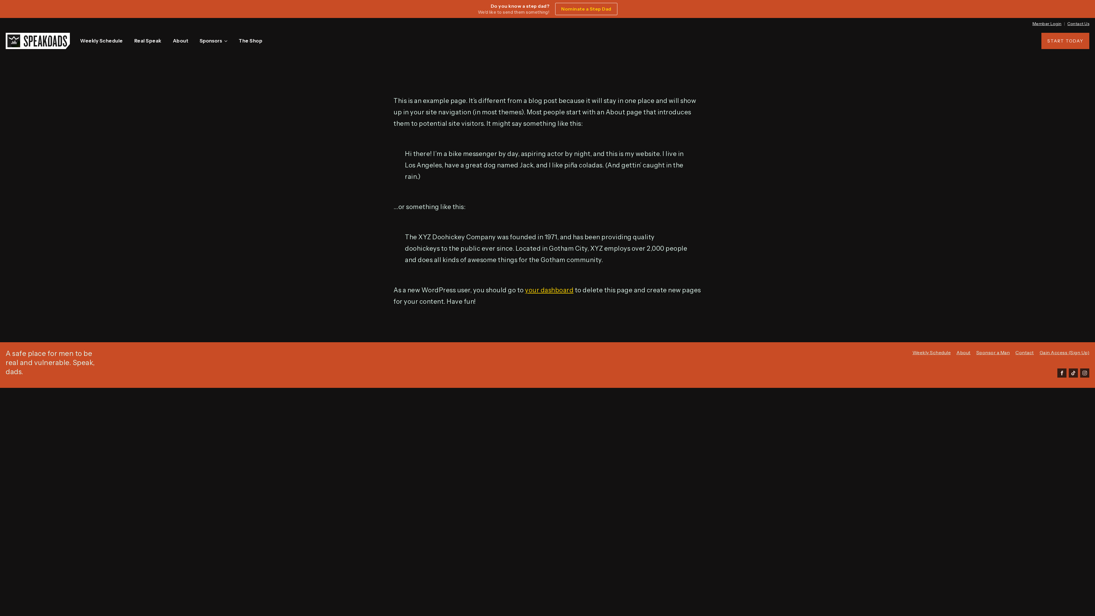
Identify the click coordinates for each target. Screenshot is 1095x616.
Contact (1024, 352)
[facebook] (1061, 373)
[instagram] (1084, 373)
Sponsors (211, 41)
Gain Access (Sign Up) (1065, 352)
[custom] (1073, 373)
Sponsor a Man (993, 352)
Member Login (1047, 23)
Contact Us (1078, 23)
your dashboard (549, 290)
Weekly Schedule (101, 41)
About (180, 41)
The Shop (250, 41)
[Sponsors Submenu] (227, 41)
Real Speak (147, 41)
